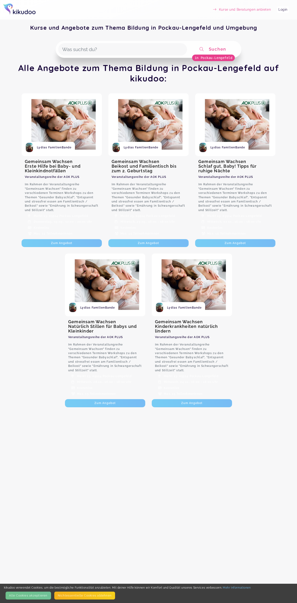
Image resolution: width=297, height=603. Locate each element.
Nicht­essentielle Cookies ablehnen (85, 595)
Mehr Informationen (237, 587)
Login (282, 9)
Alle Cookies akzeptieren (28, 595)
